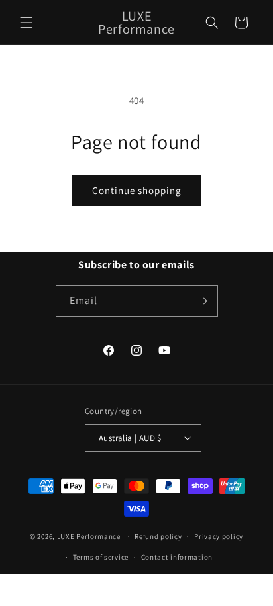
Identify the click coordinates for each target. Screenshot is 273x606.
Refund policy (158, 536)
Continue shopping (137, 190)
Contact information (177, 557)
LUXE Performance (90, 536)
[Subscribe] (202, 301)
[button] (26, 22)
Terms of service (101, 557)
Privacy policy (218, 536)
